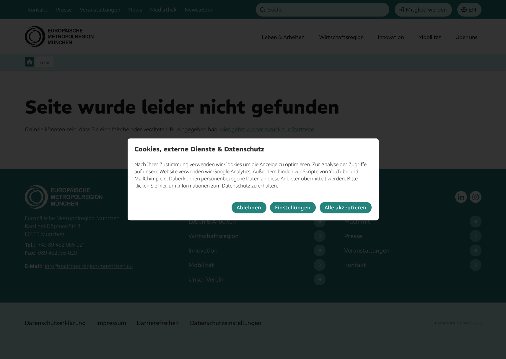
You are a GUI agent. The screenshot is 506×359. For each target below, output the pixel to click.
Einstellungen (293, 207)
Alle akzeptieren (346, 207)
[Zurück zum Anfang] (493, 335)
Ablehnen (249, 207)
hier (162, 185)
